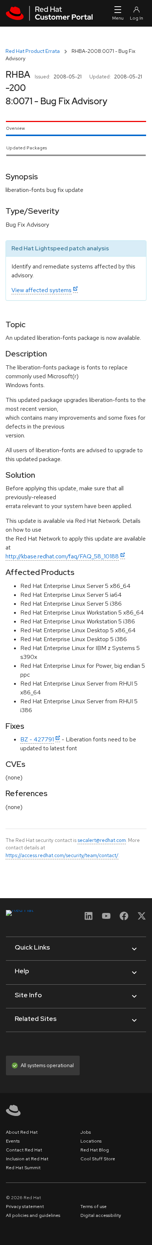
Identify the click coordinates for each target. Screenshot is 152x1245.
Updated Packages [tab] (26, 148)
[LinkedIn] (88, 918)
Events (13, 1141)
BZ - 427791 (37, 739)
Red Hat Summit (23, 1168)
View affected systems (41, 290)
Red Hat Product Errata (33, 51)
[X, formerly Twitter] (141, 918)
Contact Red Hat (24, 1150)
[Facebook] (124, 918)
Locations (90, 1141)
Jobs (85, 1132)
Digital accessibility (100, 1215)
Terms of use (93, 1207)
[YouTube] (106, 918)
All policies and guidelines (33, 1215)
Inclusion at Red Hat (27, 1159)
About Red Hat (22, 1132)
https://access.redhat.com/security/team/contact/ (62, 855)
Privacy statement (25, 1207)
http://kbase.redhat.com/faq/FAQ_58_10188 (62, 556)
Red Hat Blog (94, 1150)
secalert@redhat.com (101, 840)
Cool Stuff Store (97, 1159)
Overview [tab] (15, 128)
